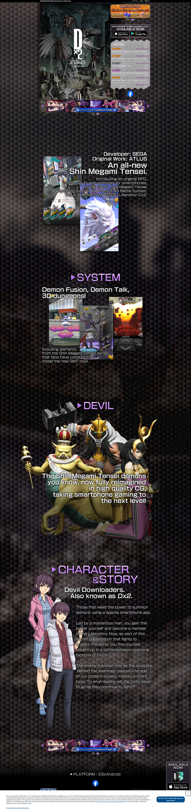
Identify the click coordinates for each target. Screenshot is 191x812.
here (72, 798)
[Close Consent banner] (187, 793)
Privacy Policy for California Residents (17, 808)
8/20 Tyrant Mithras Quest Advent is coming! (129, 59)
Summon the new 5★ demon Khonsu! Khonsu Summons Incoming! (130, 73)
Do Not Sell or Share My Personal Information (111, 801)
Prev (42, 106)
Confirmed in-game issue (122, 66)
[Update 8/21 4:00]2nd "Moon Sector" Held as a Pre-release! (130, 51)
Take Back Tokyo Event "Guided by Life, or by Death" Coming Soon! (130, 80)
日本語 (141, 1)
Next (148, 106)
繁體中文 (147, 1)
